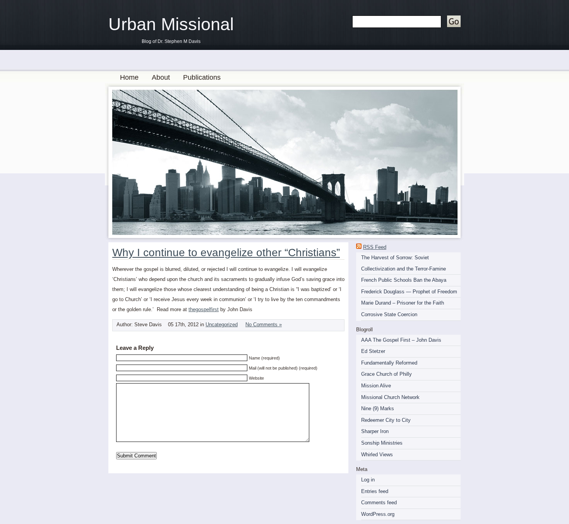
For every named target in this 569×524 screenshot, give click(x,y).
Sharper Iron (375, 431)
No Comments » (263, 324)
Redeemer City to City (386, 420)
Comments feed (379, 502)
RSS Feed (374, 247)
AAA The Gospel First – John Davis (401, 340)
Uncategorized (222, 324)
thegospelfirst (204, 309)
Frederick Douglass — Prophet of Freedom (409, 292)
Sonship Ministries (382, 443)
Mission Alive (376, 386)
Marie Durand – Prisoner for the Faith (402, 303)
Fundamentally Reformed (389, 363)
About (161, 77)
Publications (202, 77)
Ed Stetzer (373, 351)
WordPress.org (377, 514)
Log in (368, 480)
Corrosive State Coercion (389, 314)
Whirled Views (377, 454)
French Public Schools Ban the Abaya (403, 280)
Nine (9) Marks (377, 408)
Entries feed (374, 491)
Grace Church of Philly (386, 374)
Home (129, 77)
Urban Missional (171, 24)
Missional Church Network (390, 397)
